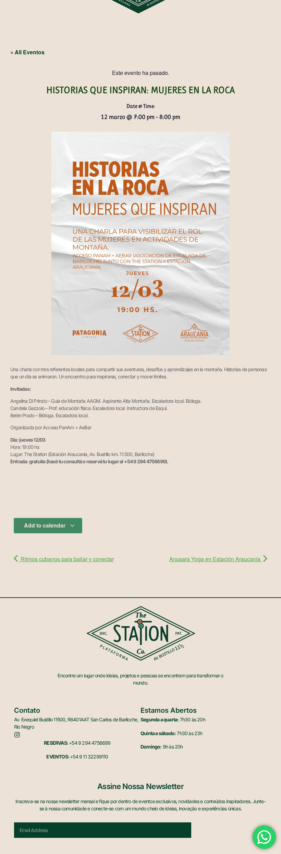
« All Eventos (27, 52)
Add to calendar (45, 525)
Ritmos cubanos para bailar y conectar (66, 559)
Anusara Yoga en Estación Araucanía (215, 559)
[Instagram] (17, 735)
